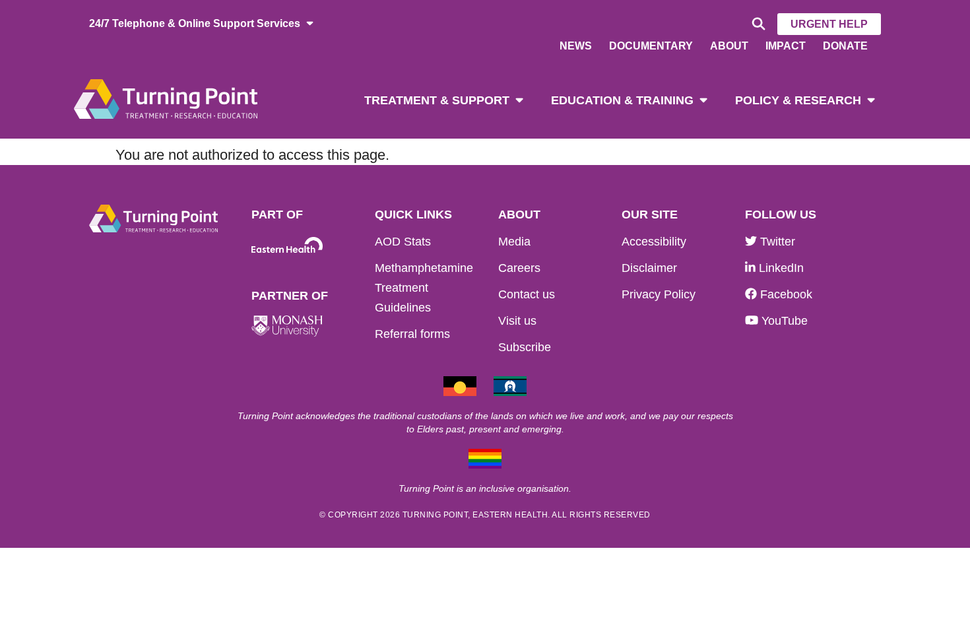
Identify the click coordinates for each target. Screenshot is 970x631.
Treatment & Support (436, 100)
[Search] (756, 24)
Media (514, 241)
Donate (845, 45)
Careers (519, 268)
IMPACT (785, 45)
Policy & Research (798, 100)
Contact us (526, 294)
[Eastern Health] (287, 245)
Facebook (784, 294)
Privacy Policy (658, 294)
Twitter (776, 241)
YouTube (783, 320)
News (576, 45)
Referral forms (412, 334)
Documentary (651, 45)
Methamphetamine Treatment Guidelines (424, 287)
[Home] (165, 98)
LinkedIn (780, 268)
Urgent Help (829, 24)
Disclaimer (649, 268)
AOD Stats (403, 241)
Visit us (517, 320)
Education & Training (622, 100)
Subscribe (524, 347)
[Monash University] (287, 326)
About (729, 45)
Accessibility (654, 241)
